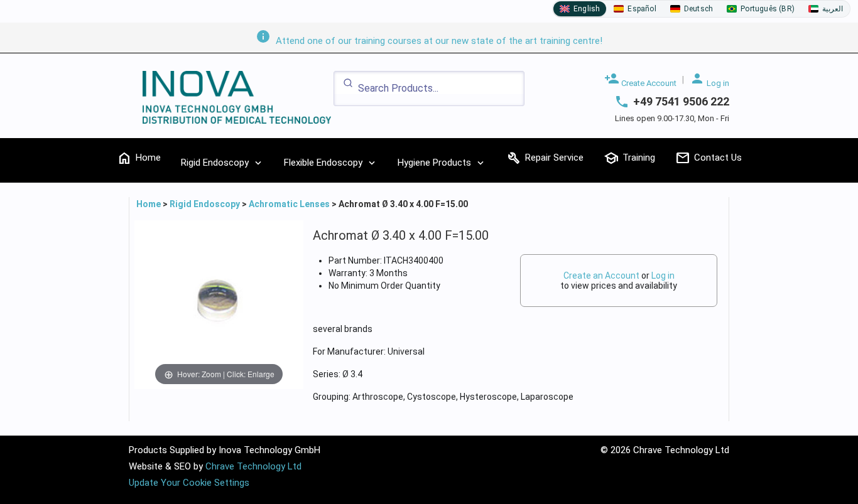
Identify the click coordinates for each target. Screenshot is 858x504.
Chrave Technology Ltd (253, 466)
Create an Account (601, 276)
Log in (709, 79)
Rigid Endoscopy (205, 204)
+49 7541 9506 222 (681, 101)
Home (149, 204)
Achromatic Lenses (289, 204)
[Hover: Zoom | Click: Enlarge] (218, 304)
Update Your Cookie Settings (189, 482)
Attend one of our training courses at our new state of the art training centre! (429, 40)
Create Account (640, 79)
